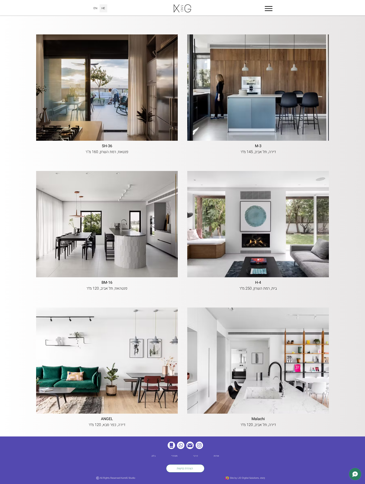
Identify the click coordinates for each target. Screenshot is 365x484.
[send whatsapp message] (180, 445)
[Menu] (268, 8)
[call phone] (171, 445)
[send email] (190, 445)
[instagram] (199, 445)
